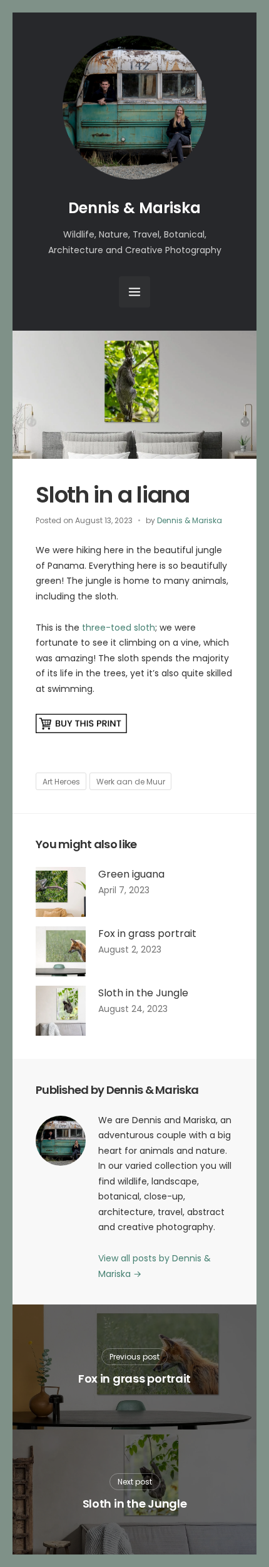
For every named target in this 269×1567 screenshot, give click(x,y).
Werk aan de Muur (130, 781)
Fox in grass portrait (147, 933)
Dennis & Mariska (134, 208)
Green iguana (131, 874)
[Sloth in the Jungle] (61, 1011)
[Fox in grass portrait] (61, 951)
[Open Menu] (134, 292)
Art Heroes (61, 781)
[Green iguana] (61, 892)
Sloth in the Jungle (143, 993)
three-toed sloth (118, 627)
